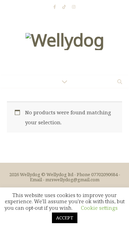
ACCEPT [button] (64, 218)
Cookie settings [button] (99, 207)
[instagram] (74, 7)
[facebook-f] (55, 7)
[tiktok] (64, 7)
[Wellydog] (64, 45)
